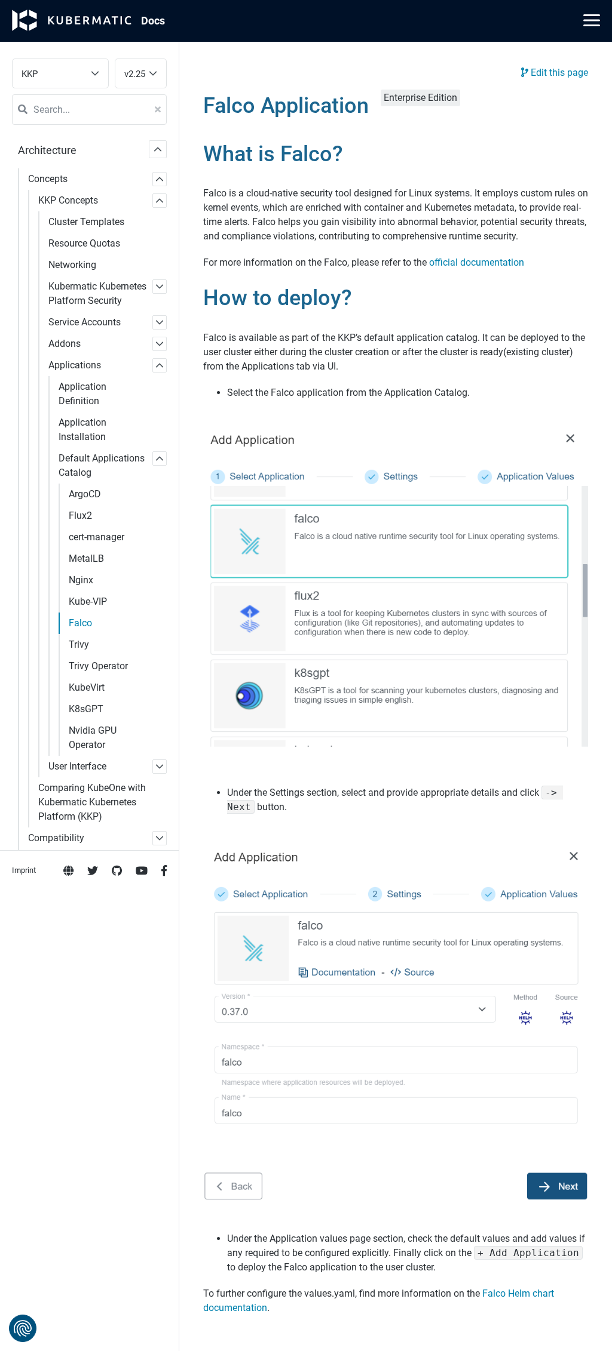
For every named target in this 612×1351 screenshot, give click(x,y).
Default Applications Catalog (102, 465)
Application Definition (82, 394)
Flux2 (80, 515)
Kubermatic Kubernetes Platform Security (97, 293)
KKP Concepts (68, 200)
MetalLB (86, 558)
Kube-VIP (88, 601)
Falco (80, 623)
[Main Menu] (591, 20)
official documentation (476, 262)
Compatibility (56, 838)
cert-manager (96, 537)
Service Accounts (84, 322)
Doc (153, 20)
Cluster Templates (86, 221)
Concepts (48, 178)
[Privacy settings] (22, 1328)
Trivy (79, 644)
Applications (74, 365)
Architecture (47, 150)
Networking (72, 264)
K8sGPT (86, 709)
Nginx (81, 580)
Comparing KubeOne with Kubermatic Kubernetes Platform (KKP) (92, 802)
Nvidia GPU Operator (93, 737)
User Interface (77, 766)
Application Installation (82, 429)
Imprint (24, 870)
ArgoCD (85, 494)
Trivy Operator (98, 666)
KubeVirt (87, 687)
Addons (64, 343)
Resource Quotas (84, 243)
